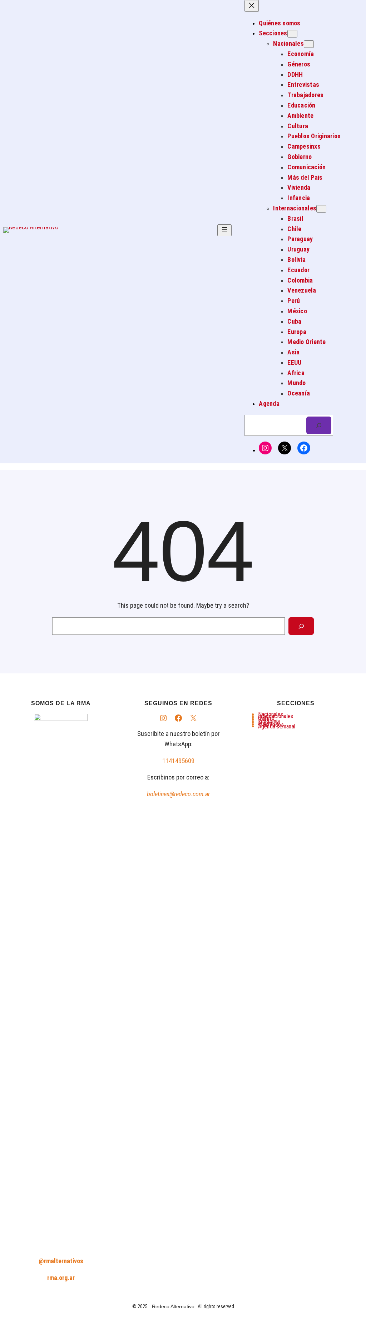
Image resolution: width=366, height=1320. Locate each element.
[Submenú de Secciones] (292, 34)
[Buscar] (319, 425)
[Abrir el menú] (224, 230)
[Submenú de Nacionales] (309, 44)
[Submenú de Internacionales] (321, 209)
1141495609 (178, 760)
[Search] (301, 626)
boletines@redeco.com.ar (178, 794)
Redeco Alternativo (173, 1306)
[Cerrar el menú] (251, 6)
